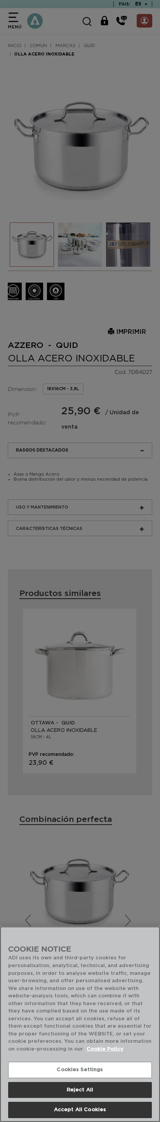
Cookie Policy (105, 1049)
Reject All (80, 1089)
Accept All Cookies (80, 1109)
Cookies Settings (80, 1069)
